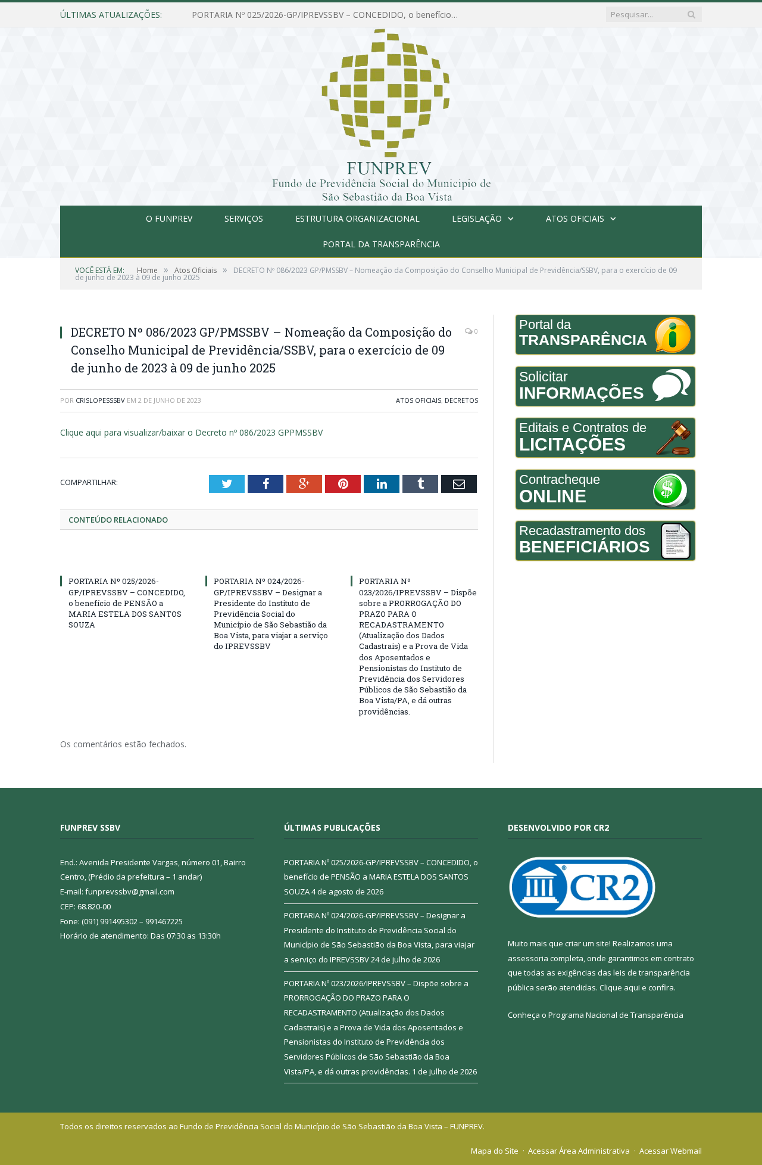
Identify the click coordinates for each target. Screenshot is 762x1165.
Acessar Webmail (670, 1150)
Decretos (461, 400)
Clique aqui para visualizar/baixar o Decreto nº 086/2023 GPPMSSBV (191, 432)
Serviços (243, 218)
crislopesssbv (100, 400)
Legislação (477, 218)
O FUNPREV (169, 218)
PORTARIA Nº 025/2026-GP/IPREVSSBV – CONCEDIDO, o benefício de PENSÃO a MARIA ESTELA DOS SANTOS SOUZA (126, 603)
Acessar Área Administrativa (579, 1150)
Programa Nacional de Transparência (615, 1014)
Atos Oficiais (575, 218)
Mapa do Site (495, 1150)
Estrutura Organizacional (357, 218)
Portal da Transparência (381, 244)
